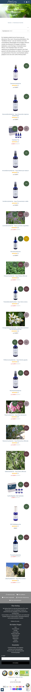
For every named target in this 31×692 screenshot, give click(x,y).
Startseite (10, 22)
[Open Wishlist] (2, 689)
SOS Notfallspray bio (15, 524)
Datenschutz (15, 638)
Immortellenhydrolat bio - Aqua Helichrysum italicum (15, 170)
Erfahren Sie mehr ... (15, 621)
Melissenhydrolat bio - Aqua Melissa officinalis (15, 276)
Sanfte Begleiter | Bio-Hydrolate (15, 496)
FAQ (15, 627)
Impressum (15, 641)
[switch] (27, 690)
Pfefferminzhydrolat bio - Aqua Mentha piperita (15, 360)
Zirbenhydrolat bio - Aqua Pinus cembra (15, 578)
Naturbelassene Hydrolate (18, 22)
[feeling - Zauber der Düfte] (12, 1)
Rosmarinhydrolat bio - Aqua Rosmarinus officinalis (15, 441)
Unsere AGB (15, 632)
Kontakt (15, 630)
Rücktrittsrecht (15, 635)
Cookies (15, 640)
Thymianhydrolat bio (15, 555)
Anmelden (15, 663)
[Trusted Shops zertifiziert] (5, 675)
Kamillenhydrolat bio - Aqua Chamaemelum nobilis (15, 201)
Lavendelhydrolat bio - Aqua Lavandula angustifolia (15, 225)
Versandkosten (15, 629)
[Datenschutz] (10, 675)
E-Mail (3, 656)
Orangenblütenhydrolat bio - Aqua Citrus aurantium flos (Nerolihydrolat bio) (15, 328)
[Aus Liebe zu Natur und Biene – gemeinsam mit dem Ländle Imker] (16, 675)
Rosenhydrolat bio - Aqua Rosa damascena (15, 415)
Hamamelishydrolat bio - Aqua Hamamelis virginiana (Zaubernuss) (15, 114)
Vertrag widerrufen (15, 633)
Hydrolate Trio (15, 140)
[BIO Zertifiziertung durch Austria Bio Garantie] (24, 675)
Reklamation (15, 637)
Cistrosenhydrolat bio (15, 83)
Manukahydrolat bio (15, 251)
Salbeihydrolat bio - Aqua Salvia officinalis (15, 471)
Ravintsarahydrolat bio (15, 390)
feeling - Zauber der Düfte (17, 677)
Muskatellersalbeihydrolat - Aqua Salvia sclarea (15, 302)
